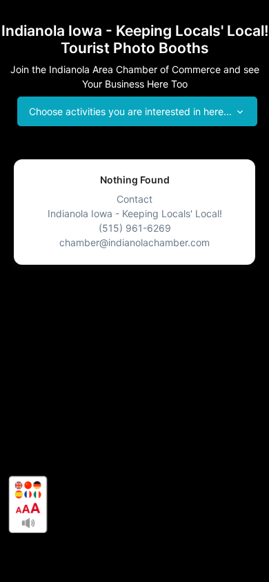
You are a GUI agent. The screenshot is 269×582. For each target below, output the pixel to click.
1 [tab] (134, 281)
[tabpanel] (134, 212)
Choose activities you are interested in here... (130, 111)
